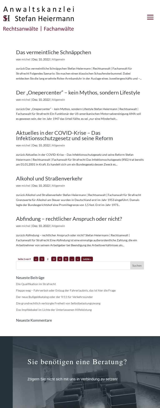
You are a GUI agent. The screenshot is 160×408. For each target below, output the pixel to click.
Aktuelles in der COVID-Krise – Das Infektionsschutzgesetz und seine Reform (64, 135)
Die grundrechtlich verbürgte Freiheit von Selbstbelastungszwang (58, 303)
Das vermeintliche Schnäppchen (53, 52)
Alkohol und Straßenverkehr (49, 178)
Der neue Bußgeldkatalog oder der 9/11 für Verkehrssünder (54, 297)
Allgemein (58, 59)
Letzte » (87, 259)
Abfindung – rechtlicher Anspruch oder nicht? (69, 218)
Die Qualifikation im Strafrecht (36, 284)
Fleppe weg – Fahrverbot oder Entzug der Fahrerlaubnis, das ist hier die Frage (66, 290)
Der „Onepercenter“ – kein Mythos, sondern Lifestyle (78, 92)
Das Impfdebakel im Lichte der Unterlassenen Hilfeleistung (54, 309)
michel (25, 59)
